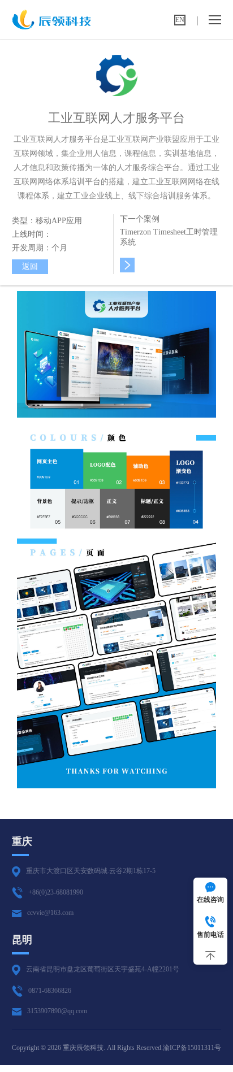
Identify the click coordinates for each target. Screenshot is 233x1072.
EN (179, 20)
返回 (30, 266)
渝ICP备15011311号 (192, 1048)
